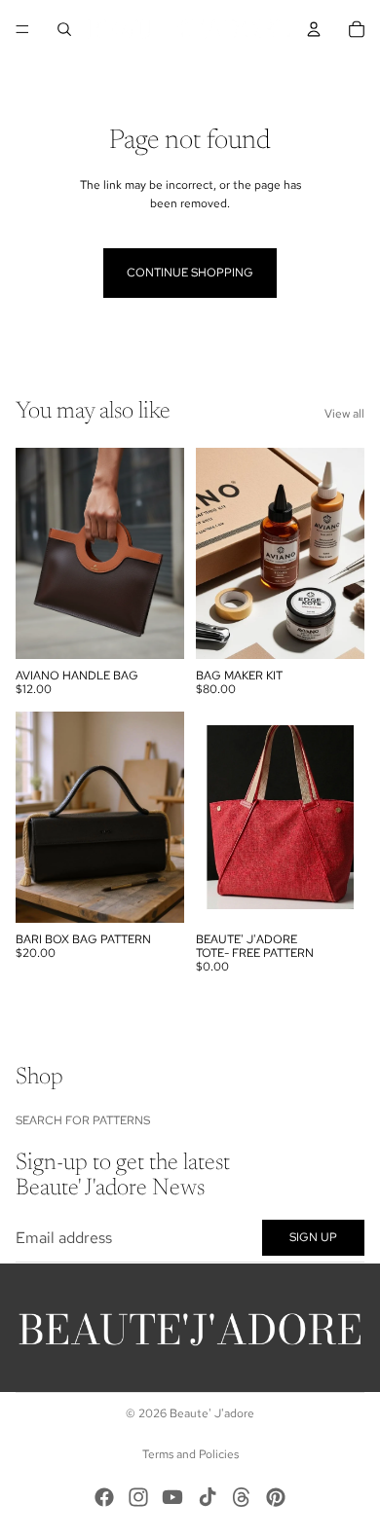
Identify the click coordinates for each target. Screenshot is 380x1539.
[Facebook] (104, 1497)
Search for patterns (83, 1120)
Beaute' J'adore (212, 1413)
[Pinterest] (275, 1497)
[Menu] (22, 29)
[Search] (64, 29)
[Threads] (241, 1497)
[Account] (313, 29)
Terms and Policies (190, 1454)
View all (344, 413)
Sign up (313, 1237)
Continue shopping (190, 272)
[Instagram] (138, 1497)
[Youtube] (172, 1497)
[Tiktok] (207, 1497)
